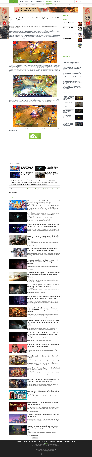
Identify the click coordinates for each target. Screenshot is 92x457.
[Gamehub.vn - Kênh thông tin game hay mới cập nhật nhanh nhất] (14, 1)
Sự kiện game (45, 441)
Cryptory (48, 4)
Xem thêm (81, 92)
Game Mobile (59, 441)
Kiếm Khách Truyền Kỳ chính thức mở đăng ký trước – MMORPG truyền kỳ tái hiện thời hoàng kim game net (43, 309)
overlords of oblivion (43, 188)
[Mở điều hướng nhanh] (60, 15)
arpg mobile (30, 188)
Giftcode (25, 441)
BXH (44, 1)
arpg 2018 (34, 188)
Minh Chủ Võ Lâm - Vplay (68, 27)
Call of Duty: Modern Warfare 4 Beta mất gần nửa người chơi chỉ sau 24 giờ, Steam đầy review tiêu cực (52, 174)
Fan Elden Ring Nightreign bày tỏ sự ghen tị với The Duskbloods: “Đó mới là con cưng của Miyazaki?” (30, 180)
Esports (73, 441)
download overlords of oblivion (22, 189)
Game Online (67, 441)
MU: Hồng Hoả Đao (67, 38)
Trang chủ (19, 441)
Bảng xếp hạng (32, 441)
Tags (11, 188)
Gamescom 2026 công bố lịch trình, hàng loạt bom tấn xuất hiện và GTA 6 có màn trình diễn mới (27, 174)
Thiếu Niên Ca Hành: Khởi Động (69, 33)
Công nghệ (39, 1)
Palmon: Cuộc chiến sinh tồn (69, 44)
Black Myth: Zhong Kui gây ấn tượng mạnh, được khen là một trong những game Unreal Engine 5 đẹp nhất (43, 322)
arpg (14, 188)
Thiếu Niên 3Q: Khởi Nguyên (68, 22)
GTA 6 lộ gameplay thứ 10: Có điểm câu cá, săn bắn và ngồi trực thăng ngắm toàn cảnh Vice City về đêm (31, 182)
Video (32, 1)
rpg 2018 (37, 188)
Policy (49, 451)
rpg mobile (26, 188)
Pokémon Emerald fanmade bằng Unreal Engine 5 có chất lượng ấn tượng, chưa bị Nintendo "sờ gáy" (43, 427)
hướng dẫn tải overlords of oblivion (46, 189)
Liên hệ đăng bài (47, 453)
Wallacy (54, 4)
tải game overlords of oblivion (52, 188)
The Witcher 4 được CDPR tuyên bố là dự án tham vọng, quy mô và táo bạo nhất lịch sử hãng (51, 167)
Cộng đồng (49, 1)
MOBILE (20, 4)
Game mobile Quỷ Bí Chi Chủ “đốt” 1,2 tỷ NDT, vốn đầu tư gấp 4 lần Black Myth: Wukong (28, 184)
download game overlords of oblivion (34, 189)
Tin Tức (21, 1)
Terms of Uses (44, 451)
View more (35, 437)
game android (21, 188)
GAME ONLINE (26, 4)
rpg (13, 188)
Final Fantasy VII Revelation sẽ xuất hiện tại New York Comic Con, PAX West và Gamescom (28, 179)
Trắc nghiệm (57, 1)
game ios (17, 188)
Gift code (27, 1)
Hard (10, 22)
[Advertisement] (35, 151)
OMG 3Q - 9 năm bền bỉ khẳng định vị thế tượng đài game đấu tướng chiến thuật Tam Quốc (27, 167)
